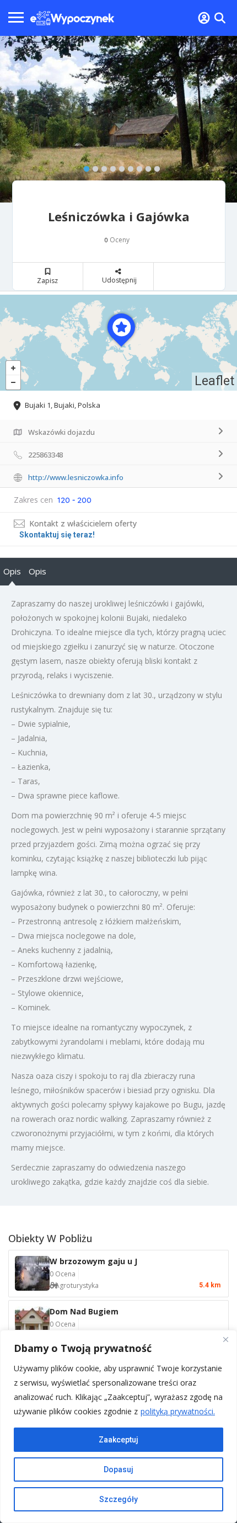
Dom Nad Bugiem (84, 1311)
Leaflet (214, 381)
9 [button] (154, 166)
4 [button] (110, 166)
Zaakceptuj (118, 1439)
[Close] (225, 1339)
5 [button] (119, 166)
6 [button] (128, 166)
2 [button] (92, 166)
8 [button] (145, 166)
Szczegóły (118, 1499)
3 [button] (101, 166)
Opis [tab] (12, 571)
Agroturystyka (77, 1285)
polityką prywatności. (178, 1411)
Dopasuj (118, 1469)
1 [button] (84, 166)
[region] (118, 1426)
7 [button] (136, 166)
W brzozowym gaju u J (93, 1261)
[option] (118, 119)
